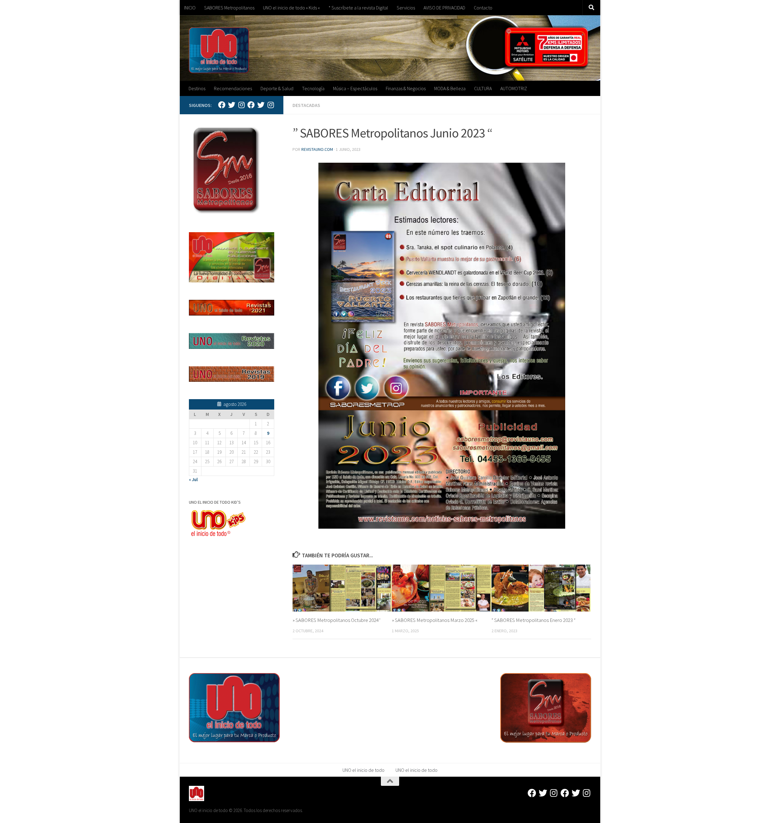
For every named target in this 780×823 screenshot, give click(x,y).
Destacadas (306, 105)
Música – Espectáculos (355, 88)
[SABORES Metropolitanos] (251, 104)
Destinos (197, 88)
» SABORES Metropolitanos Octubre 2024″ (336, 620)
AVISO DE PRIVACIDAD (444, 8)
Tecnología (313, 88)
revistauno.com (317, 149)
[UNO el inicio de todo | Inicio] (219, 50)
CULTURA (483, 88)
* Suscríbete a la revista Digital (358, 8)
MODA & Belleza (450, 88)
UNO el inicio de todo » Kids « (291, 8)
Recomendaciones (233, 88)
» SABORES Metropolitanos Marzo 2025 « (434, 620)
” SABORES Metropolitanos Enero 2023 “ (533, 620)
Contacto (483, 8)
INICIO (190, 8)
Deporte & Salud (277, 88)
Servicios (406, 8)
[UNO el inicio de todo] (231, 104)
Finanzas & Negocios (406, 88)
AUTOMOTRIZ (513, 88)
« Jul (193, 479)
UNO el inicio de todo (363, 770)
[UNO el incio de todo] (221, 104)
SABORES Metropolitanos (229, 8)
